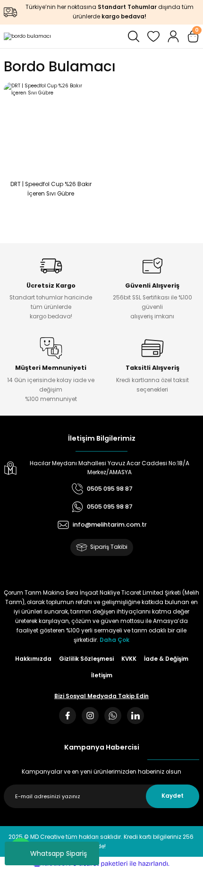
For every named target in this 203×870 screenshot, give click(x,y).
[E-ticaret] (100, 863)
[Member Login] (173, 36)
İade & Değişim (166, 659)
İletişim (101, 675)
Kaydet (172, 796)
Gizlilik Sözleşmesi (86, 659)
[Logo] (27, 36)
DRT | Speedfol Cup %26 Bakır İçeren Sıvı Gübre (51, 188)
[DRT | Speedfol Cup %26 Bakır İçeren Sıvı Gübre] (51, 129)
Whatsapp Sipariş (58, 853)
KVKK (128, 659)
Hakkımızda (33, 659)
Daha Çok (114, 640)
